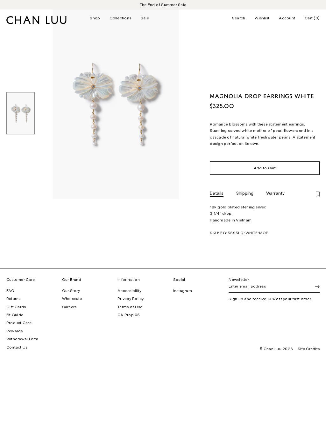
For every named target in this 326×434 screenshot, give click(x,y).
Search (238, 18)
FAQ (10, 290)
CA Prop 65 (128, 315)
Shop (95, 18)
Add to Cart (265, 168)
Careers (69, 307)
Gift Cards (16, 307)
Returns (13, 298)
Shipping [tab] (244, 193)
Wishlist (262, 18)
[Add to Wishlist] (318, 195)
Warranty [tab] (275, 193)
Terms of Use (129, 307)
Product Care (19, 323)
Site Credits (309, 349)
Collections (120, 18)
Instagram (182, 290)
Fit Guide (14, 315)
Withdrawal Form (22, 339)
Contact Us (16, 347)
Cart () (312, 18)
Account (287, 18)
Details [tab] (216, 193)
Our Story (71, 290)
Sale (145, 18)
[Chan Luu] (36, 22)
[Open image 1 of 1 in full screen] (116, 104)
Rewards (14, 331)
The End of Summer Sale (163, 5)
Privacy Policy (130, 298)
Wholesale (72, 298)
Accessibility (129, 290)
